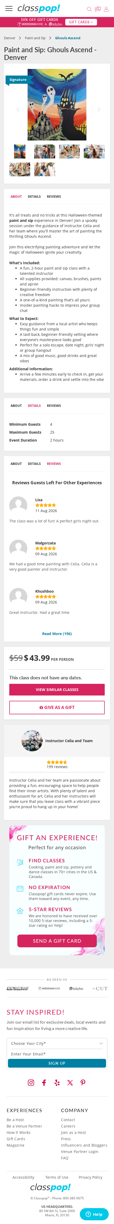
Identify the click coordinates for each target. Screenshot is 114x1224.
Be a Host (15, 1119)
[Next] (97, 104)
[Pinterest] (83, 1083)
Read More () (57, 633)
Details (34, 196)
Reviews (54, 196)
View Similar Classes (57, 689)
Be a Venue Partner (24, 1126)
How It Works (18, 1132)
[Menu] (8, 8)
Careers (68, 1126)
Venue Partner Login (79, 1151)
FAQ (64, 1157)
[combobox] (57, 1043)
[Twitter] (70, 1083)
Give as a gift (58, 707)
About (16, 196)
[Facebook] (44, 1083)
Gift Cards (16, 1138)
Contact (68, 1119)
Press (66, 1138)
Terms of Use (56, 1177)
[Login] (106, 8)
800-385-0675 (73, 1198)
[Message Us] (98, 8)
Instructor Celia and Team (69, 740)
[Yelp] (57, 1083)
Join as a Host (73, 1132)
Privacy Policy (90, 1177)
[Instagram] (31, 1083)
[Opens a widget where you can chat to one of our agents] (94, 1214)
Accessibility (23, 1177)
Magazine (15, 1145)
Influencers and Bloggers (84, 1145)
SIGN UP (57, 1063)
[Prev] (16, 104)
